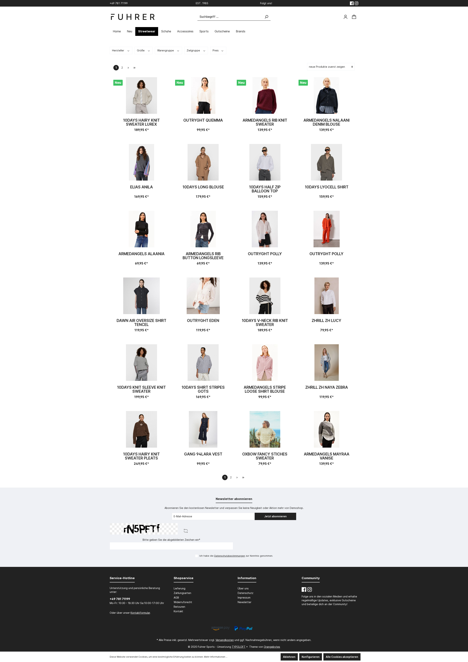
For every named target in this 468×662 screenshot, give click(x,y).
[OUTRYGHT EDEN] (203, 295)
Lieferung (179, 588)
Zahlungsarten (182, 593)
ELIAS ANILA (141, 187)
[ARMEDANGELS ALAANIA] (141, 229)
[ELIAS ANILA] (141, 162)
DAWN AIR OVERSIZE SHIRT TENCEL (141, 323)
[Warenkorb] (354, 16)
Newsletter (244, 602)
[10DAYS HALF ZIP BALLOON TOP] (265, 162)
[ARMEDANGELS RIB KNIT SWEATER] (265, 95)
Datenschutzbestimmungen (229, 555)
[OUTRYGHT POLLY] (265, 229)
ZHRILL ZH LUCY (326, 321)
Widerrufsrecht (183, 602)
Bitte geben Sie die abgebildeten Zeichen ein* (171, 539)
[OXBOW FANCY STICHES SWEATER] (265, 429)
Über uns (243, 588)
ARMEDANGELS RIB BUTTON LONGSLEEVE (203, 256)
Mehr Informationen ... (215, 656)
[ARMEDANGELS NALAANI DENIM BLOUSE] (327, 95)
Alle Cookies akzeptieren (342, 656)
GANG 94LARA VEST (203, 454)
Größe (141, 50)
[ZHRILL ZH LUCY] (327, 295)
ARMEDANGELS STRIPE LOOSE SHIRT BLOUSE (265, 389)
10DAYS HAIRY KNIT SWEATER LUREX (141, 122)
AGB (176, 597)
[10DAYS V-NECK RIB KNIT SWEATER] (265, 295)
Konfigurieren (311, 656)
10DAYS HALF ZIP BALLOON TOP (265, 189)
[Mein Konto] (345, 16)
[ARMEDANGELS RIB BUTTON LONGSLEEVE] (203, 229)
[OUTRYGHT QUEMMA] (203, 95)
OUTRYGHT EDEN (203, 321)
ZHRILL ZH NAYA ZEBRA (326, 387)
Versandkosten (225, 640)
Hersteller (118, 50)
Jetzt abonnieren (275, 516)
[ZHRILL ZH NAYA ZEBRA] (327, 362)
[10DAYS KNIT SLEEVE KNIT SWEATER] (141, 362)
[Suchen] (266, 16)
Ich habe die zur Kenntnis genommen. (236, 555)
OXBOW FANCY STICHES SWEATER (264, 456)
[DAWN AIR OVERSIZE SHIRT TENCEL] (141, 295)
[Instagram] (356, 3)
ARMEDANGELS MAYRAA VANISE (326, 456)
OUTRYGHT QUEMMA (203, 120)
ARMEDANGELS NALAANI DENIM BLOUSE (326, 122)
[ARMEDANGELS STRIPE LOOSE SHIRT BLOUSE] (265, 362)
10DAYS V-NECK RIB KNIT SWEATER (265, 323)
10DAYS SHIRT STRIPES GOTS (203, 389)
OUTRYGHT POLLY (265, 254)
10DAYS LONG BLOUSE (203, 187)
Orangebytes (272, 646)
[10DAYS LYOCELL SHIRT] (327, 162)
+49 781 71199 (120, 599)
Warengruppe (166, 50)
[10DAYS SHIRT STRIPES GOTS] (203, 362)
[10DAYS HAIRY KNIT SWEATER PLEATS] (141, 429)
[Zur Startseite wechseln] (132, 17)
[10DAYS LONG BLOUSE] (203, 162)
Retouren (179, 606)
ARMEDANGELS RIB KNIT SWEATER (265, 122)
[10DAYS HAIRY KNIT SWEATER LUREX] (141, 95)
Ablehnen (289, 656)
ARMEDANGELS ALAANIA (141, 254)
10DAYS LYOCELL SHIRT (326, 187)
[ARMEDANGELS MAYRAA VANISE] (327, 429)
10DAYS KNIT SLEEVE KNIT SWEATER (141, 389)
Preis (216, 50)
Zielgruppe (194, 50)
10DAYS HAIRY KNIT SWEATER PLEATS (141, 456)
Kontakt (178, 611)
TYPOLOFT (239, 646)
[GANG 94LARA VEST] (203, 429)
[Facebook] (352, 3)
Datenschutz (245, 593)
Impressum (244, 597)
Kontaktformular (140, 612)
